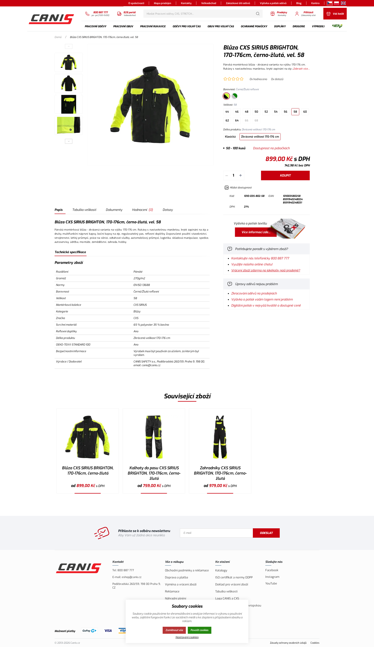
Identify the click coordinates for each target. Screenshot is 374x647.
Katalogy (221, 570)
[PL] (336, 3)
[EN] (343, 3)
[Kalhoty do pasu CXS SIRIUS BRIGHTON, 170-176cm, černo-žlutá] (154, 437)
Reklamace (172, 591)
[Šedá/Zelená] (234, 96)
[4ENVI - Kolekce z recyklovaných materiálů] (337, 26)
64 (237, 120)
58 (295, 112)
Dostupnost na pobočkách (271, 148)
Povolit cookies (199, 630)
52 (266, 112)
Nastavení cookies (187, 637)
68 (256, 120)
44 (227, 112)
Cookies (314, 642)
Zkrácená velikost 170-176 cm (260, 137)
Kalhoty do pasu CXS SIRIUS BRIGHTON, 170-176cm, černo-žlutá (154, 473)
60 (305, 112)
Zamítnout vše (174, 630)
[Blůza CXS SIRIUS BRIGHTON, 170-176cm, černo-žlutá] (88, 437)
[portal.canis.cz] (266, 237)
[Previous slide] (69, 46)
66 (246, 120)
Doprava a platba (176, 577)
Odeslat (266, 533)
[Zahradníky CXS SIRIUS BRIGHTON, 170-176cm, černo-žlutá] (220, 437)
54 (276, 112)
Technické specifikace (70, 252)
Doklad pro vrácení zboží (231, 584)
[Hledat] (258, 14)
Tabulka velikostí (84, 210)
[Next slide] (69, 141)
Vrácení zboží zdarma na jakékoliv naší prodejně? (265, 270)
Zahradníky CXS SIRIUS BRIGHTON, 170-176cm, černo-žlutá (220, 473)
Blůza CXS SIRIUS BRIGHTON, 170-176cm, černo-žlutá (87, 470)
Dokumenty (114, 210)
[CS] (329, 3)
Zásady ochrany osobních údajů (288, 642)
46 (237, 112)
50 (256, 112)
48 (246, 112)
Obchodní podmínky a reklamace (187, 570)
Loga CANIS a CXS (227, 598)
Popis (59, 210)
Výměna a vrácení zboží (180, 584)
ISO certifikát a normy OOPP (234, 577)
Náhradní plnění (175, 598)
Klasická (230, 137)
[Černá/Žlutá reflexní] (226, 96)
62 (227, 120)
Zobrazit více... (301, 68)
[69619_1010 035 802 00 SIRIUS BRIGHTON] (150, 104)
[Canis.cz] (51, 19)
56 (285, 112)
